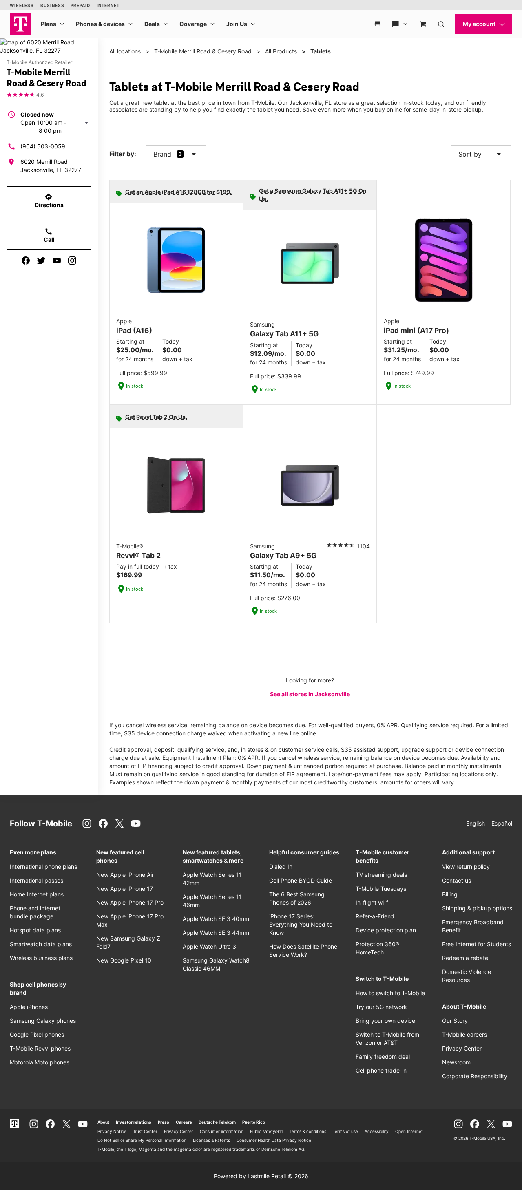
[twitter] (41, 260)
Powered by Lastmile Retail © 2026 (261, 1175)
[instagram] (72, 260)
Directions (49, 200)
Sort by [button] (481, 154)
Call (49, 235)
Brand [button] (162, 154)
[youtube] (57, 260)
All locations (125, 51)
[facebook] (26, 260)
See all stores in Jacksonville (310, 694)
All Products (281, 51)
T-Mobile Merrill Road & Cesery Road (203, 51)
